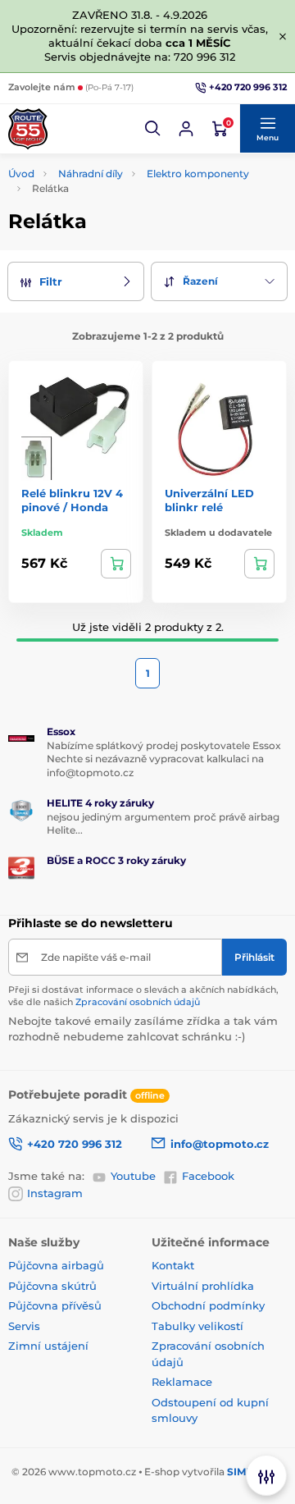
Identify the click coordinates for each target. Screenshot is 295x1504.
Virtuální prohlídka (203, 1285)
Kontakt (173, 1265)
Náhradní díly (90, 173)
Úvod (21, 173)
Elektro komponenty (198, 173)
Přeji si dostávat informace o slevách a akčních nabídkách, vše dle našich (143, 996)
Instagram (55, 1193)
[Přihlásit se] (186, 128)
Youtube (133, 1175)
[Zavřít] (283, 36)
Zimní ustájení (48, 1345)
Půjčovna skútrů (52, 1285)
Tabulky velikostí (197, 1326)
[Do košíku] (116, 564)
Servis (24, 1326)
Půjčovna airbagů (56, 1265)
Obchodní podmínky (208, 1305)
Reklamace (182, 1381)
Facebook (208, 1175)
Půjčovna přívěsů (55, 1305)
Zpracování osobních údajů (137, 1002)
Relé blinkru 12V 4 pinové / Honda (72, 500)
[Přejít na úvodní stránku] (28, 128)
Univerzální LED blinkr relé (209, 500)
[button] (153, 128)
